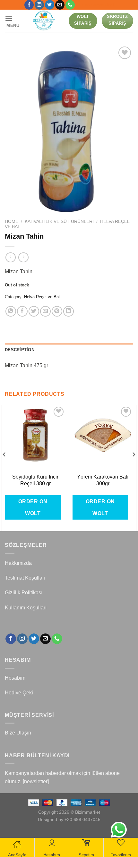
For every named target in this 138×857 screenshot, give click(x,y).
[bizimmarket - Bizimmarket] (44, 21)
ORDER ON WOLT (32, 507)
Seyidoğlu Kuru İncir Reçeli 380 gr (35, 480)
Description (19, 349)
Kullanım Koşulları (26, 607)
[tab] (69, 350)
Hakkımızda (18, 563)
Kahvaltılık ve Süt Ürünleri (59, 221)
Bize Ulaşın (18, 732)
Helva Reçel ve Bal (42, 296)
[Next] (133, 467)
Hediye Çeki (19, 692)
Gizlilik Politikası (23, 592)
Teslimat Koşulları (25, 578)
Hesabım (15, 678)
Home (11, 221)
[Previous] (4, 467)
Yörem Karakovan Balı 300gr (102, 480)
